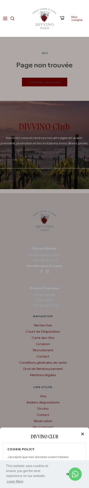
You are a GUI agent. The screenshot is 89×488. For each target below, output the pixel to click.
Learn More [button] (15, 481)
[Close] (82, 433)
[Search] (12, 18)
